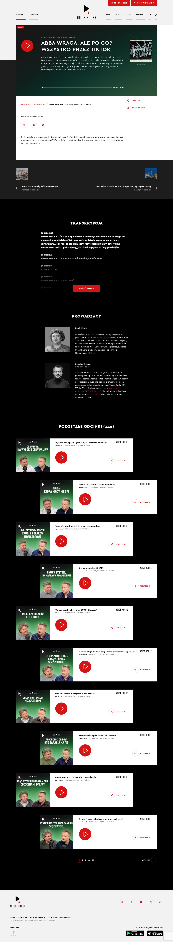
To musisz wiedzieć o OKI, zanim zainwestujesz (77, 526)
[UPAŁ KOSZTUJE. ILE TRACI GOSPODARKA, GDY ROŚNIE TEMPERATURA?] (85, 667)
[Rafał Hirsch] (86, 341)
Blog (108, 14)
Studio (129, 14)
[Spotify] (34, 125)
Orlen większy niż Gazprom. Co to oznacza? (76, 693)
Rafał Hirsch (57, 37)
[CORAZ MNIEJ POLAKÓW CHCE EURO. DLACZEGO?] (61, 625)
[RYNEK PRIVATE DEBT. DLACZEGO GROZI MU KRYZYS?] (85, 834)
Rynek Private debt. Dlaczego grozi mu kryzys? (101, 819)
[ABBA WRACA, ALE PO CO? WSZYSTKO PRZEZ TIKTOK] (27, 46)
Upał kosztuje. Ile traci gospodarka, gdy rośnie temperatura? (108, 651)
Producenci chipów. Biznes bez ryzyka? (97, 735)
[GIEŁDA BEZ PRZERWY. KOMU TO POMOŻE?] (85, 499)
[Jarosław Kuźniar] (86, 382)
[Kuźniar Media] (14, 933)
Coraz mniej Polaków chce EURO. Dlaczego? (76, 610)
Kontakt (140, 14)
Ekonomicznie (39, 104)
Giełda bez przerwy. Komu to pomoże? (97, 484)
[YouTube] (141, 902)
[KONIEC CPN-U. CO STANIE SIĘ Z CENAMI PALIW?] (61, 792)
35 (93, 860)
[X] (122, 902)
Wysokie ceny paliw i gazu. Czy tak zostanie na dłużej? (81, 442)
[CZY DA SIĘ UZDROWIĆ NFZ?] (85, 583)
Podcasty (21, 14)
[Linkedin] (160, 902)
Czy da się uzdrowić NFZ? (91, 568)
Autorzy (33, 14)
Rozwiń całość (86, 288)
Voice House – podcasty (86, 12)
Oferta (118, 14)
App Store (155, 933)
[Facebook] (132, 902)
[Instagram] (151, 902)
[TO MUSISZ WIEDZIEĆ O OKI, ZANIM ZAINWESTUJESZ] (61, 541)
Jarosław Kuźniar (70, 37)
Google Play (135, 933)
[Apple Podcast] (24, 125)
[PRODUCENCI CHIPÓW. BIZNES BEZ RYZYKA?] (85, 750)
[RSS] (43, 125)
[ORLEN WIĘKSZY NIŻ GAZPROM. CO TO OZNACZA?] (61, 709)
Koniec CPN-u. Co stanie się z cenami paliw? (76, 777)
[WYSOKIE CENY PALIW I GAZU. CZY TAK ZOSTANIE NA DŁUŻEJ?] (61, 457)
